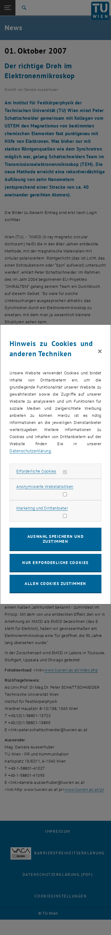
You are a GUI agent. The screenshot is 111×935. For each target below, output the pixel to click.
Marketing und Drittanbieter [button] (42, 508)
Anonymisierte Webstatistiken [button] (44, 486)
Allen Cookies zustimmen (55, 583)
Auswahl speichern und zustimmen (55, 539)
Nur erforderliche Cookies (55, 562)
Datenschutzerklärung (30, 451)
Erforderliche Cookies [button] (36, 471)
